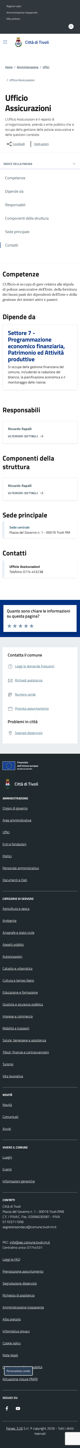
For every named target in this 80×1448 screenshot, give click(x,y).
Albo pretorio (13, 19)
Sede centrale (19, 527)
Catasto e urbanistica (17, 968)
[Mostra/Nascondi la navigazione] (5, 41)
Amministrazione (27, 67)
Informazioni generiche (19, 1181)
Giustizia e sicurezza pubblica (23, 1004)
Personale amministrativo (21, 868)
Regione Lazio (13, 6)
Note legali (10, 1355)
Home (9, 67)
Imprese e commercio (18, 1016)
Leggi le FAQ (11, 1259)
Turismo (8, 1064)
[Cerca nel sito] (68, 42)
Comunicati (10, 1116)
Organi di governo (15, 808)
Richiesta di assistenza (19, 1295)
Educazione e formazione (20, 992)
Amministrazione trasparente (22, 13)
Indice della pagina (17, 164)
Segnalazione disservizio (20, 1283)
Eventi (7, 1169)
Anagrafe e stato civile (18, 932)
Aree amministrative (17, 820)
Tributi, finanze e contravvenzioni (26, 1052)
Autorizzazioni (12, 956)
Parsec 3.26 (14, 1428)
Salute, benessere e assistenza (24, 1040)
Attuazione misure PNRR (20, 1379)
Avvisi (7, 1128)
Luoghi (7, 1157)
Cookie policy (12, 1343)
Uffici (46, 67)
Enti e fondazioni (14, 844)
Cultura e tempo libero (18, 980)
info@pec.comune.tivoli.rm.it (30, 1242)
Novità (7, 1104)
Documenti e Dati (15, 880)
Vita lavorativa (13, 1076)
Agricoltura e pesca (16, 908)
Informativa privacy (16, 1331)
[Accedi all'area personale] (71, 26)
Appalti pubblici (13, 944)
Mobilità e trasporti (16, 1028)
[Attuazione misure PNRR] (40, 766)
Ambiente (9, 920)
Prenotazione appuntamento (23, 1271)
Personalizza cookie (18, 1371)
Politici (7, 856)
